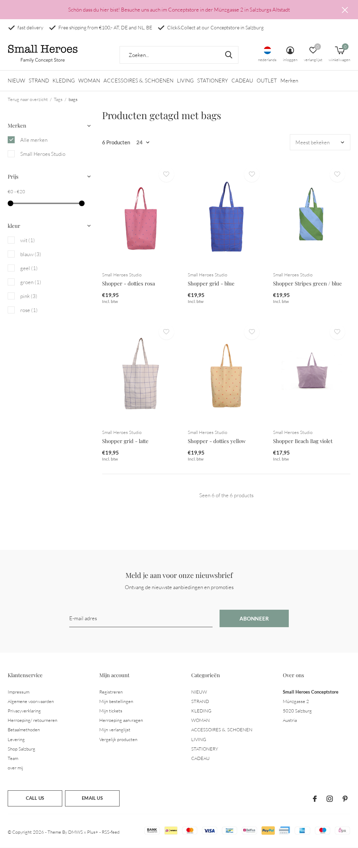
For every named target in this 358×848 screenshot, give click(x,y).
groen (30, 282)
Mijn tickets (110, 710)
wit (27, 240)
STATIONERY (212, 80)
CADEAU (242, 80)
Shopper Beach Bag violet (302, 440)
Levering (16, 739)
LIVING (185, 80)
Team (13, 758)
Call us (35, 798)
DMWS (75, 832)
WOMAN (89, 80)
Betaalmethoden (24, 729)
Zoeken (228, 55)
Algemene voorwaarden (31, 701)
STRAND (39, 80)
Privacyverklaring (24, 710)
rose (29, 310)
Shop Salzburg (21, 749)
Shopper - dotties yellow (217, 440)
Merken (289, 80)
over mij (15, 767)
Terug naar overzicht (28, 99)
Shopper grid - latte (125, 440)
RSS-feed (111, 832)
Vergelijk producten (118, 739)
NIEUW (16, 80)
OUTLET (267, 80)
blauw (30, 254)
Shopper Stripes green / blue (307, 283)
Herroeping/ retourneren (32, 720)
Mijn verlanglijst (114, 729)
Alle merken (34, 140)
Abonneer (254, 618)
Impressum (18, 692)
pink (28, 296)
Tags (58, 99)
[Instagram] (330, 798)
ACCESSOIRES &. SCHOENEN (138, 80)
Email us (92, 798)
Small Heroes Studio (42, 154)
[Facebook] (315, 798)
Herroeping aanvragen (121, 720)
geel (29, 268)
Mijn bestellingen (116, 701)
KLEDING (63, 80)
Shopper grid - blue (211, 283)
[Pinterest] (345, 798)
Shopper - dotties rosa (128, 283)
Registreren (111, 692)
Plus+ (92, 832)
